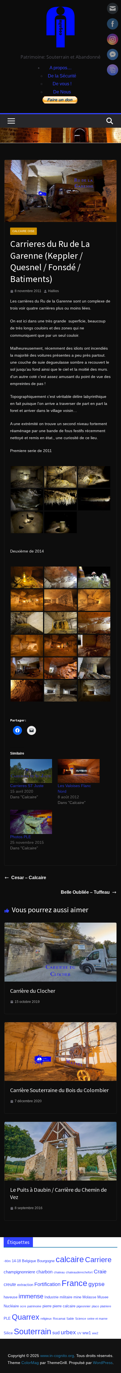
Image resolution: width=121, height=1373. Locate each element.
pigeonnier (84, 1306)
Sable (70, 1318)
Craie (100, 1272)
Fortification (47, 1284)
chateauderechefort (79, 1272)
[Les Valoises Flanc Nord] (79, 771)
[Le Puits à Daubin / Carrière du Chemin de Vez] (60, 1125)
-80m (7, 1261)
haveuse (10, 1297)
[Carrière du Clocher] (60, 926)
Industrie (51, 1297)
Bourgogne (46, 1261)
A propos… (61, 67)
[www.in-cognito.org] (60, 131)
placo (95, 1306)
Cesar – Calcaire (28, 877)
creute (10, 1284)
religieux (46, 1318)
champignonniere (19, 1272)
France (74, 1283)
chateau (59, 1272)
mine (77, 1297)
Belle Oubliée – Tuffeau (85, 892)
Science (80, 1318)
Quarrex (25, 1317)
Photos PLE (20, 837)
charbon (44, 1271)
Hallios (53, 291)
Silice (8, 1333)
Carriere (98, 1260)
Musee (102, 1297)
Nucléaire (11, 1306)
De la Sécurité (62, 76)
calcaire (70, 1259)
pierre (46, 1306)
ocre (23, 1306)
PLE (7, 1318)
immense (31, 1296)
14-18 (16, 1261)
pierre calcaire (64, 1306)
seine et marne (97, 1318)
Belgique (29, 1261)
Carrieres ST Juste (27, 785)
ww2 (95, 1333)
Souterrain (32, 1331)
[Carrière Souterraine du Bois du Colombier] (60, 1026)
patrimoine (34, 1306)
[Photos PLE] (31, 822)
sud (56, 1332)
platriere (105, 1306)
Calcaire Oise (23, 231)
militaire (66, 1297)
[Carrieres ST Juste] (31, 771)
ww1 (86, 1333)
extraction (25, 1285)
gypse (96, 1284)
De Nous (62, 92)
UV (79, 1333)
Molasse (89, 1297)
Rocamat (59, 1318)
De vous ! (62, 83)
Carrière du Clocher (32, 990)
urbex (68, 1332)
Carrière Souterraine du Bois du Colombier (59, 1090)
